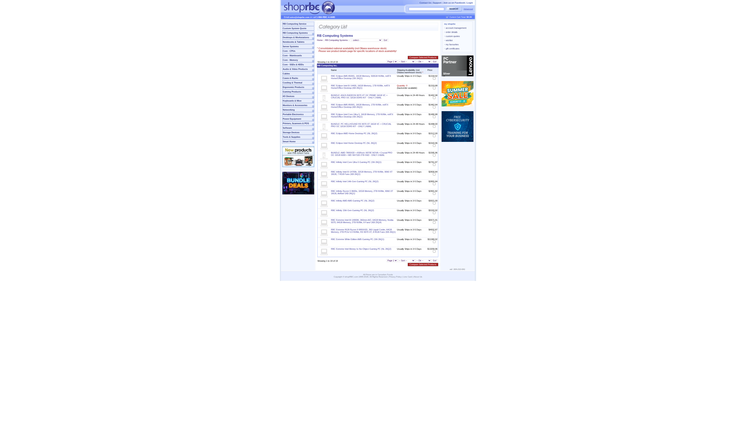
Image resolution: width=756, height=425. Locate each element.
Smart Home (289, 141)
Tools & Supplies (291, 137)
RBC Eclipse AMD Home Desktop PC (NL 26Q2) (354, 133)
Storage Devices (291, 132)
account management (455, 28)
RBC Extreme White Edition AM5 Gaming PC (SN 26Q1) (357, 239)
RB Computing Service (294, 24)
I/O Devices (288, 96)
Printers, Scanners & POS (296, 123)
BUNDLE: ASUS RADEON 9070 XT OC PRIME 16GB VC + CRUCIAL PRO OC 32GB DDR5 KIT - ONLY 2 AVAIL (359, 96)
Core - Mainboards (292, 55)
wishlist (448, 40)
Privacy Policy (395, 277)
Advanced (468, 9)
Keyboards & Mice (292, 101)
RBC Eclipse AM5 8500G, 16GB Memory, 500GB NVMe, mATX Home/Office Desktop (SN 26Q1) (361, 77)
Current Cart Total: (460, 17)
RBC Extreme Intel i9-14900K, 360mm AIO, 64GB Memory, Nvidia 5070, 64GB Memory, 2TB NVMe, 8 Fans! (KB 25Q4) (362, 221)
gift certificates (452, 48)
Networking (289, 110)
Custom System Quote (294, 28)
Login (470, 3)
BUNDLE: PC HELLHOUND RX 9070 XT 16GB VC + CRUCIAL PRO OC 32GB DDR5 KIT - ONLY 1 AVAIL (361, 125)
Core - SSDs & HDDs (293, 64)
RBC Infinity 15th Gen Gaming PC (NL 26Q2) (352, 210)
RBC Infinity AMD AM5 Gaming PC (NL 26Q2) (352, 201)
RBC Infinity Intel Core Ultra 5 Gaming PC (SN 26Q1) (356, 162)
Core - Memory (290, 60)
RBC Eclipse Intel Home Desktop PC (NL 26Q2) (354, 143)
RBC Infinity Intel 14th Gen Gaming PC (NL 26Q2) (355, 181)
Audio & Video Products (295, 69)
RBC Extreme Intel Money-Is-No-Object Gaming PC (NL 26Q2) (361, 249)
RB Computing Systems (295, 33)
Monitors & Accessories (295, 105)
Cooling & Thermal (292, 82)
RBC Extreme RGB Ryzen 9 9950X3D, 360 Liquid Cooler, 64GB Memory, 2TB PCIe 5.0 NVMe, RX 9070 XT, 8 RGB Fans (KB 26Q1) (363, 230)
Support (437, 3)
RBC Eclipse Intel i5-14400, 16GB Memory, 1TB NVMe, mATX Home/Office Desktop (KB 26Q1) (360, 86)
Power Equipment (292, 119)
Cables (286, 73)
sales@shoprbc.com (299, 17)
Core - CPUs (289, 51)
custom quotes (452, 36)
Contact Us (425, 3)
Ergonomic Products (293, 87)
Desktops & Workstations (296, 37)
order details (451, 32)
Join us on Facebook (454, 3)
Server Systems (291, 46)
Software (287, 128)
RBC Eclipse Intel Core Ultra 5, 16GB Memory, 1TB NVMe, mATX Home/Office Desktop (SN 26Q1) (362, 115)
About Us (418, 277)
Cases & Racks (290, 78)
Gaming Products (292, 92)
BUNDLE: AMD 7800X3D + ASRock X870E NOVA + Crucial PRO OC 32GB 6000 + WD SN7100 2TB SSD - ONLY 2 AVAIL (361, 154)
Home (320, 40)
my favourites (451, 44)
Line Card (407, 277)
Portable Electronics (293, 114)
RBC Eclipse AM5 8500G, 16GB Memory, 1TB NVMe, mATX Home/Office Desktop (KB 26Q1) (359, 105)
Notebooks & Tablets (293, 42)
